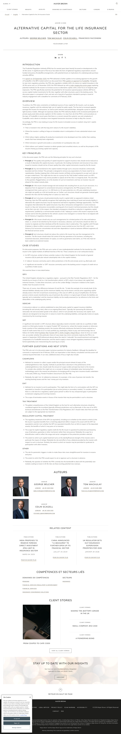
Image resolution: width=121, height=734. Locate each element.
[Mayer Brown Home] (60, 4)
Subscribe (60, 677)
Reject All (16, 723)
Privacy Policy (56, 707)
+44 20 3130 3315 (47, 510)
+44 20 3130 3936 (96, 488)
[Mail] (59, 58)
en (116, 14)
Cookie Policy (23, 715)
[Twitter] (65, 58)
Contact (56, 711)
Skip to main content (8, 1)
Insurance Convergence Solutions (36, 592)
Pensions (26, 581)
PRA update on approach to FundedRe (76, 81)
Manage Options (16, 727)
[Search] (117, 4)
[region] (16, 714)
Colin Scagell (70, 38)
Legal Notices (44, 707)
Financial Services (30, 588)
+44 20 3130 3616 (47, 488)
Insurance (66, 581)
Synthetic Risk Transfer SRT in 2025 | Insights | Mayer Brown (59, 333)
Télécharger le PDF (60, 44)
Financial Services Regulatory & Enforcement (40, 585)
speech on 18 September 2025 (36, 79)
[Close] (30, 697)
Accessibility (82, 707)
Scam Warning (69, 707)
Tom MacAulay (54, 38)
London (38, 488)
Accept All (17, 718)
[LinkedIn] (56, 58)
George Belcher (38, 38)
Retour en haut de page (60, 694)
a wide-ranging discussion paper (80, 85)
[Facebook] (62, 58)
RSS (62, 711)
